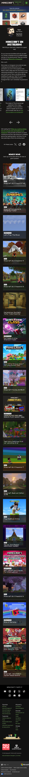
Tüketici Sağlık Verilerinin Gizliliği (20, 767)
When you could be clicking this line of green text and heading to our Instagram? (13, 130)
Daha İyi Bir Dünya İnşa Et (7, 725)
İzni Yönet (18, 755)
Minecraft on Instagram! (15, 59)
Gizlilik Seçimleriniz (8, 773)
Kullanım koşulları (4, 769)
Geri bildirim (18, 718)
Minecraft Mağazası (20, 708)
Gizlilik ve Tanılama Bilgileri (6, 767)
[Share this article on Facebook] (24, 144)
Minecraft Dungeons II (7, 708)
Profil (17, 728)
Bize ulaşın (18, 723)
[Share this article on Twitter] (15, 144)
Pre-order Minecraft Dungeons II (14, 10)
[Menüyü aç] (26, 3)
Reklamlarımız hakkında (6, 771)
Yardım (17, 716)
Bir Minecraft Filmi (6, 727)
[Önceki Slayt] (10, 122)
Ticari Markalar (13, 769)
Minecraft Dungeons (6, 710)
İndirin (17, 721)
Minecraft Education (6, 713)
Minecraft (4, 706)
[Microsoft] (25, 764)
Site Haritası (18, 720)
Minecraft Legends (6, 712)
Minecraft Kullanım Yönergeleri (8, 755)
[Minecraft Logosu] (7, 3)
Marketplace (18, 706)
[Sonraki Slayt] (18, 122)
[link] (4, 691)
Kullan (17, 729)
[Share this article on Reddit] (19, 144)
